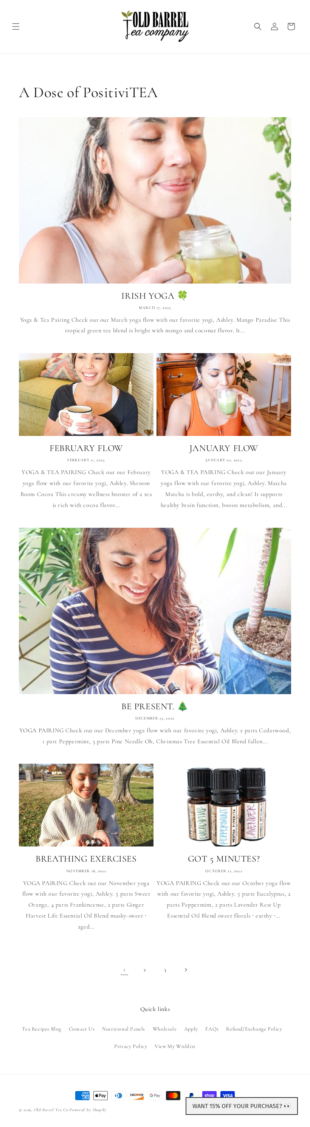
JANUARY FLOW (223, 448)
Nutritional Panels (123, 1029)
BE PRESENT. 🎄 (155, 706)
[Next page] (185, 969)
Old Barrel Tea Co (51, 1109)
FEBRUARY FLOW (86, 448)
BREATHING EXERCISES (86, 858)
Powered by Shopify (88, 1109)
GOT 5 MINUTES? (224, 858)
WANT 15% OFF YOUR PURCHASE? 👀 (241, 1106)
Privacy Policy (130, 1046)
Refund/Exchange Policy (254, 1029)
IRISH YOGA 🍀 (154, 295)
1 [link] (124, 969)
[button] (16, 26)
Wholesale (165, 1029)
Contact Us (82, 1029)
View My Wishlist (175, 1046)
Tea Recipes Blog (41, 1029)
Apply (191, 1029)
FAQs (212, 1029)
